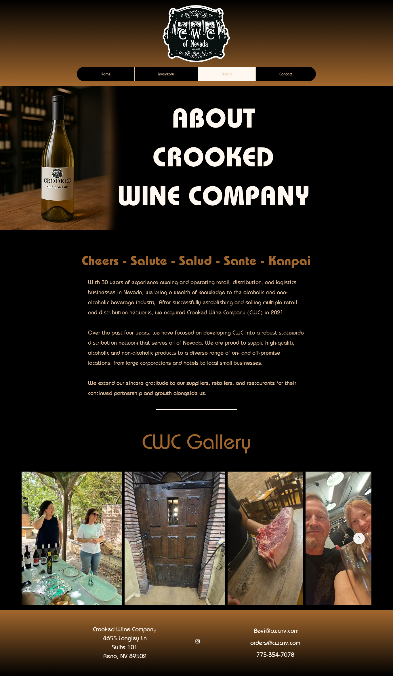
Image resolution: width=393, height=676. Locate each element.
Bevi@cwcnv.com (276, 630)
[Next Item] (359, 538)
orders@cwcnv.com (275, 642)
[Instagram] (198, 641)
